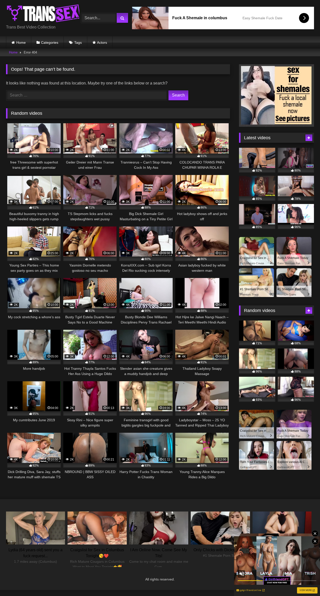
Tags (78, 42)
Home (21, 42)
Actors (102, 42)
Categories (49, 42)
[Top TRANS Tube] (43, 14)
